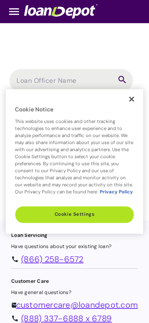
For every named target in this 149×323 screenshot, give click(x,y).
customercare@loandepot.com (77, 305)
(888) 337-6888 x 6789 (66, 318)
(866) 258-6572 (52, 259)
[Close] (132, 99)
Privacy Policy (116, 192)
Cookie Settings (75, 215)
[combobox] (65, 83)
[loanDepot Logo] (61, 11)
